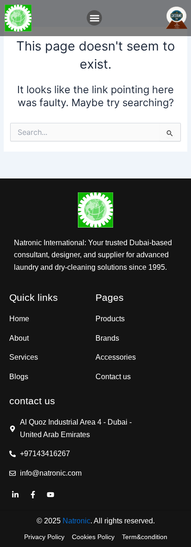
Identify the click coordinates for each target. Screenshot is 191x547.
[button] (94, 17)
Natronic (76, 521)
